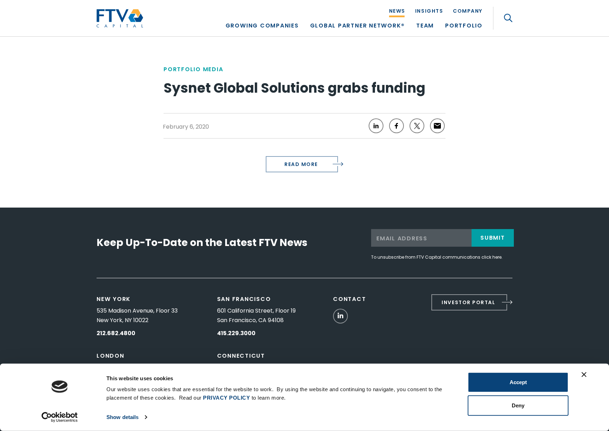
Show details (122, 417)
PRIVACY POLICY (226, 398)
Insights (429, 11)
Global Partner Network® (357, 26)
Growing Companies (262, 26)
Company (467, 11)
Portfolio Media (193, 69)
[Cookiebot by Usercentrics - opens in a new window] (60, 417)
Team (425, 26)
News (397, 11)
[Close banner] (584, 374)
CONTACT (349, 299)
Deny (518, 405)
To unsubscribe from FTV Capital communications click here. (437, 257)
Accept (518, 382)
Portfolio (463, 26)
